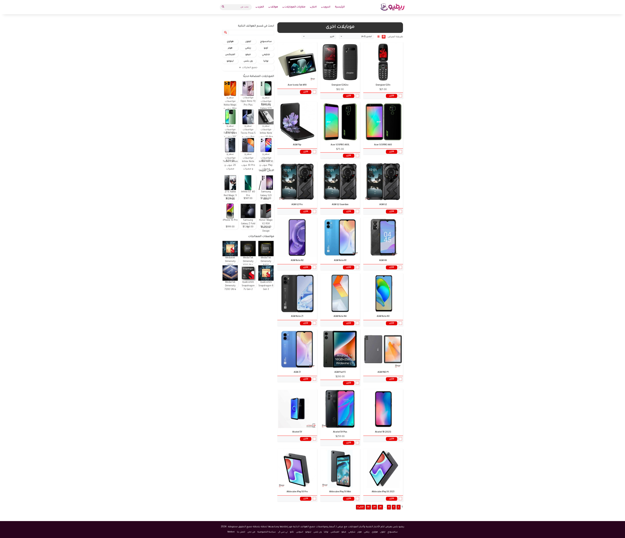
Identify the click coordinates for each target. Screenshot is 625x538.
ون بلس (248, 61)
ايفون (248, 41)
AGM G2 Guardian (340, 205)
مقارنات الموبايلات (294, 7)
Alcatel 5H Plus (340, 432)
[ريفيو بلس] (392, 7)
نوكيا (265, 61)
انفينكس (230, 54)
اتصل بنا (241, 532)
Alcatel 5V (297, 432)
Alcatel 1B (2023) (383, 432)
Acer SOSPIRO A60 (383, 145)
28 (380, 507)
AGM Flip (297, 145)
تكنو (292, 532)
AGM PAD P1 (383, 372)
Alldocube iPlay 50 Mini (340, 492)
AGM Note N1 (340, 260)
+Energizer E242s (340, 85)
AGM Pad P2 (340, 372)
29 (374, 507)
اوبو (266, 48)
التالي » (360, 507)
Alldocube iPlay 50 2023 (383, 492)
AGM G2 (383, 205)
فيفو (248, 54)
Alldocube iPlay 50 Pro (297, 492)
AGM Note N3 (383, 316)
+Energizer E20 (383, 85)
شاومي (266, 54)
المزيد (260, 7)
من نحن (251, 532)
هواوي (230, 41)
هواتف (274, 7)
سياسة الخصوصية (266, 532)
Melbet (231, 532)
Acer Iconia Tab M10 (297, 85)
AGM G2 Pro (297, 205)
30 (368, 507)
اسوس (299, 532)
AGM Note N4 (340, 316)
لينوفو (230, 61)
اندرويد (326, 7)
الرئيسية (340, 7)
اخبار (314, 7)
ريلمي (248, 48)
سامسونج (266, 41)
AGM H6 (383, 260)
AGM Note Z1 (297, 316)
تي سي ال (283, 532)
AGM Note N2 (297, 260)
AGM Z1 (297, 372)
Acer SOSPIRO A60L (340, 145)
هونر (230, 48)
